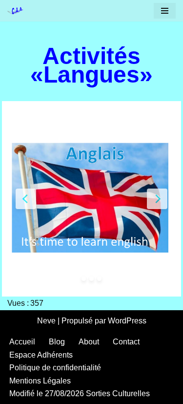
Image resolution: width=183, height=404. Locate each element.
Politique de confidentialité (55, 367)
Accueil (22, 342)
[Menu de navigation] (165, 11)
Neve (46, 321)
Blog (57, 342)
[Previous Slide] (26, 199)
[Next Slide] (157, 199)
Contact (126, 342)
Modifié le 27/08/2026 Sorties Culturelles (79, 393)
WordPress (127, 321)
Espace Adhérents (41, 355)
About (89, 342)
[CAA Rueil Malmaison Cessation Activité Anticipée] (17, 11)
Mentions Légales (40, 381)
